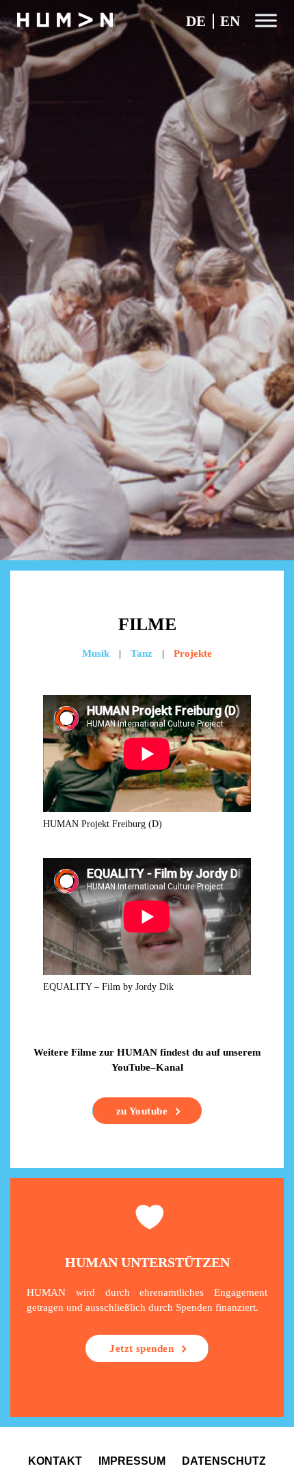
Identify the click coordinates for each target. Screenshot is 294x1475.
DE (196, 21)
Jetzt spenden (141, 1348)
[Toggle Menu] (266, 20)
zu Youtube (142, 1111)
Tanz (141, 653)
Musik (95, 653)
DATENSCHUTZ (224, 1460)
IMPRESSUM (131, 1460)
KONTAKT (55, 1460)
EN (230, 21)
